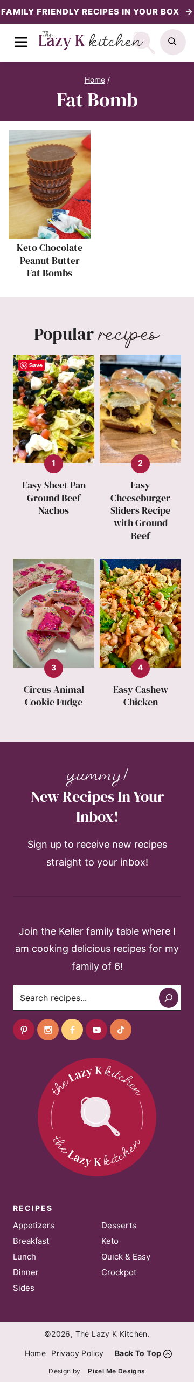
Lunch (24, 1256)
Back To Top (138, 1353)
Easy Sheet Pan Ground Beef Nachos (54, 497)
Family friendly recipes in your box (91, 11)
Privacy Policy (77, 1353)
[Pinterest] (23, 1029)
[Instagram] (48, 1029)
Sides (23, 1288)
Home (35, 1353)
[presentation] (50, 184)
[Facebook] (72, 1029)
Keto (110, 1241)
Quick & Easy (125, 1256)
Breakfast (31, 1241)
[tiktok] (120, 1029)
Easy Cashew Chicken (140, 696)
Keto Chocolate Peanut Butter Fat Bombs (49, 260)
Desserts (118, 1225)
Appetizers (33, 1225)
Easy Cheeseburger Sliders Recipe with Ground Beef (140, 510)
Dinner (26, 1272)
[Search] (168, 998)
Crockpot (118, 1272)
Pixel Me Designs (116, 1371)
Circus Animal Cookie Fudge (54, 696)
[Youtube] (96, 1029)
